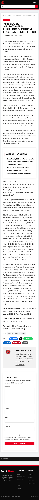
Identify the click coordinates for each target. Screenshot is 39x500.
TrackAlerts (7, 496)
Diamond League (21, 480)
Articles (9, 15)
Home (4, 15)
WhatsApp (28, 339)
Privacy (32, 496)
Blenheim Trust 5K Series (16, 333)
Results (19, 485)
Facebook (13, 339)
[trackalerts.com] (9, 352)
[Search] (36, 6)
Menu (35, 2)
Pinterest (16, 343)
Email (25, 343)
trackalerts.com (9, 35)
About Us (30, 474)
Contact (30, 477)
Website (7, 426)
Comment (8, 386)
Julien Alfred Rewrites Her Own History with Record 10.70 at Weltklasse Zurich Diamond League (19, 170)
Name (7, 408)
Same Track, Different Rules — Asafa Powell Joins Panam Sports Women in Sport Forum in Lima (20, 161)
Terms (36, 496)
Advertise (30, 480)
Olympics (19, 483)
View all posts (20, 365)
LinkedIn (7, 343)
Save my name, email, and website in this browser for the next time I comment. (18, 438)
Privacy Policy (32, 483)
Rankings (19, 488)
